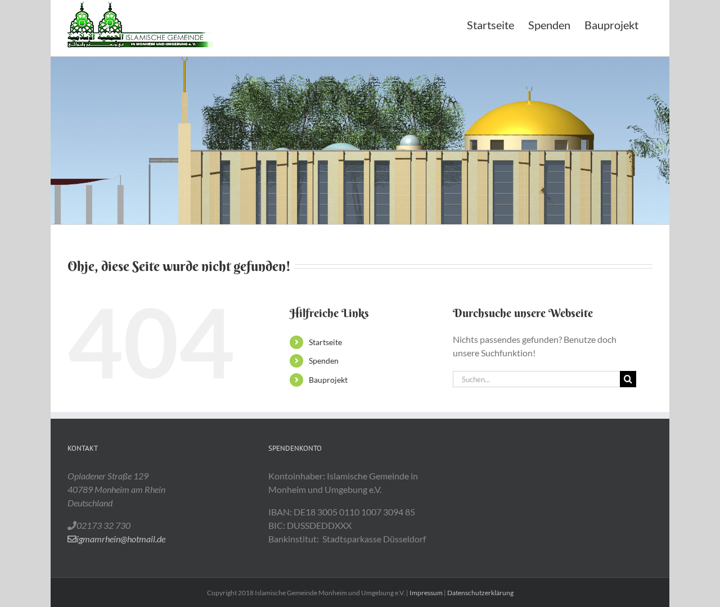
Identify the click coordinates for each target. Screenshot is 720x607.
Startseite (325, 342)
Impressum (426, 592)
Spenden (324, 360)
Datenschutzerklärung (480, 592)
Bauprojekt (328, 379)
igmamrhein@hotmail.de (120, 538)
